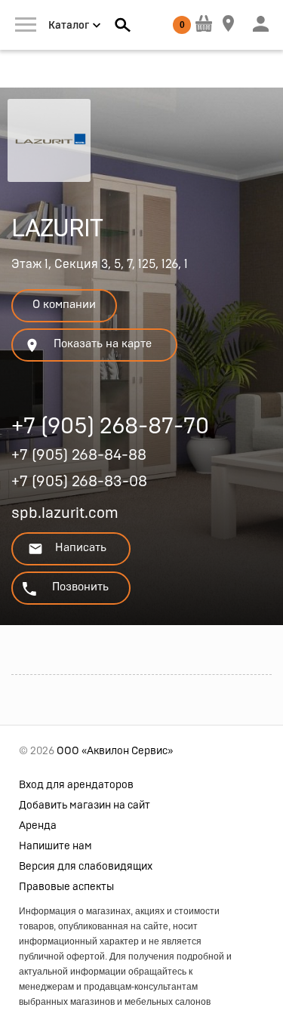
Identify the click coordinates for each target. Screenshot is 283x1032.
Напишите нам (55, 846)
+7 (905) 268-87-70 (110, 428)
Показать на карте (103, 344)
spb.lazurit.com (64, 513)
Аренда (38, 826)
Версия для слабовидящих (85, 866)
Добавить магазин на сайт (84, 805)
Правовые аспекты (66, 887)
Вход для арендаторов (76, 785)
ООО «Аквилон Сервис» (115, 751)
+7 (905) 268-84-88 (78, 455)
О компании (64, 304)
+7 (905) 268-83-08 (79, 481)
